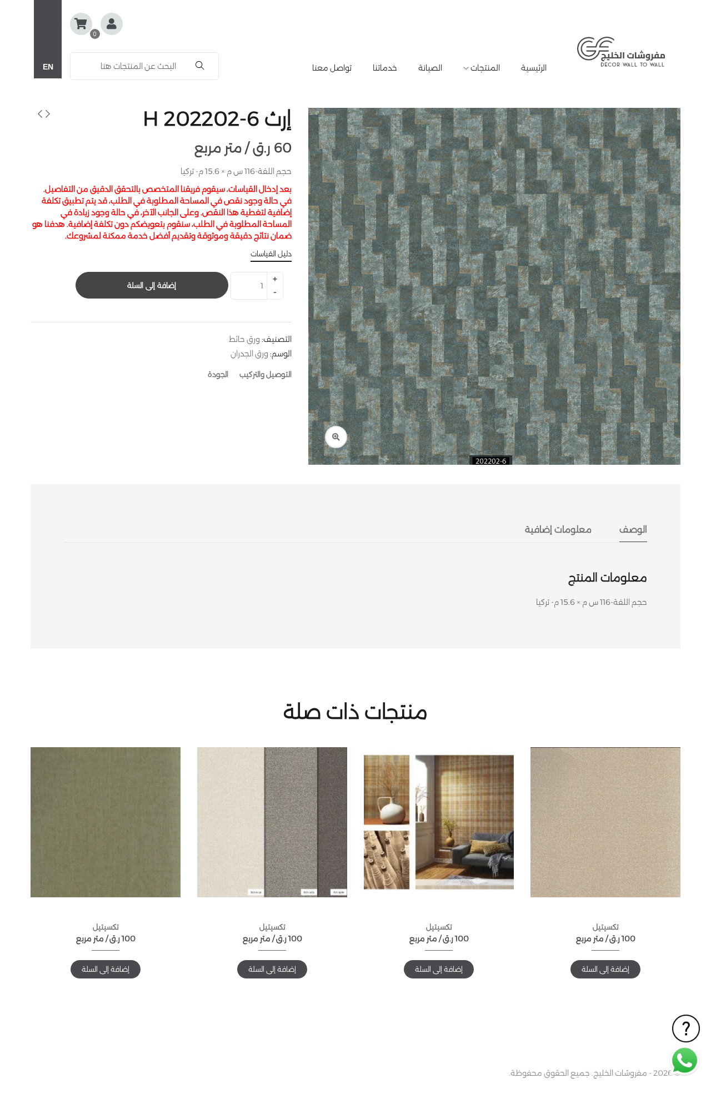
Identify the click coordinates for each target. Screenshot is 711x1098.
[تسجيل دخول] (112, 24)
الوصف (633, 529)
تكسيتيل (606, 926)
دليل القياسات (271, 253)
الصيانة (430, 68)
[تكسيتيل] (605, 822)
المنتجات (484, 68)
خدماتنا (385, 68)
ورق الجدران (249, 354)
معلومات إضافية (558, 529)
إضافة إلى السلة (151, 285)
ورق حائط (244, 339)
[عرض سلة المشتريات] (81, 24)
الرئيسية (534, 68)
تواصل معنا (332, 68)
